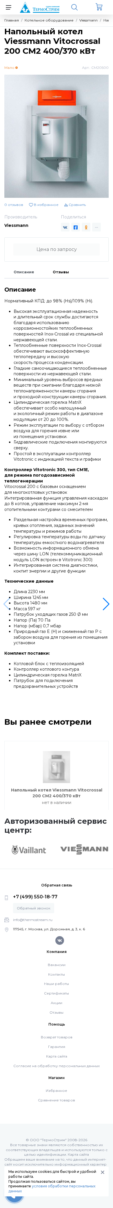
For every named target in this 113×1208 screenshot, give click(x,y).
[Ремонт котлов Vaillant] (28, 849)
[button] (106, 604)
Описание (24, 272)
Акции (56, 1003)
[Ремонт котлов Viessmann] (84, 849)
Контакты (56, 974)
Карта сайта (56, 1056)
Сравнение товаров (56, 1100)
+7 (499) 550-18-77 (35, 897)
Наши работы (56, 983)
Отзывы (61, 272)
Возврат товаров (56, 1037)
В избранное (46, 204)
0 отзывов (13, 204)
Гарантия (56, 1046)
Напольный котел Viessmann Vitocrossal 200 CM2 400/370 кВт (56, 792)
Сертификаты (56, 993)
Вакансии (56, 965)
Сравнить (77, 204)
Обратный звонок (33, 908)
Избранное (56, 1090)
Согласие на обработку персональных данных (56, 1066)
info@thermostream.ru (32, 920)
